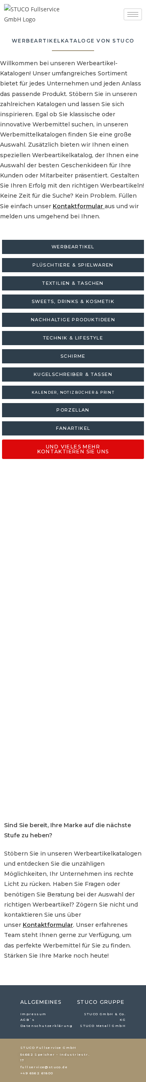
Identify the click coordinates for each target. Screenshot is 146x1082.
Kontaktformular (78, 206)
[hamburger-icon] (133, 14)
